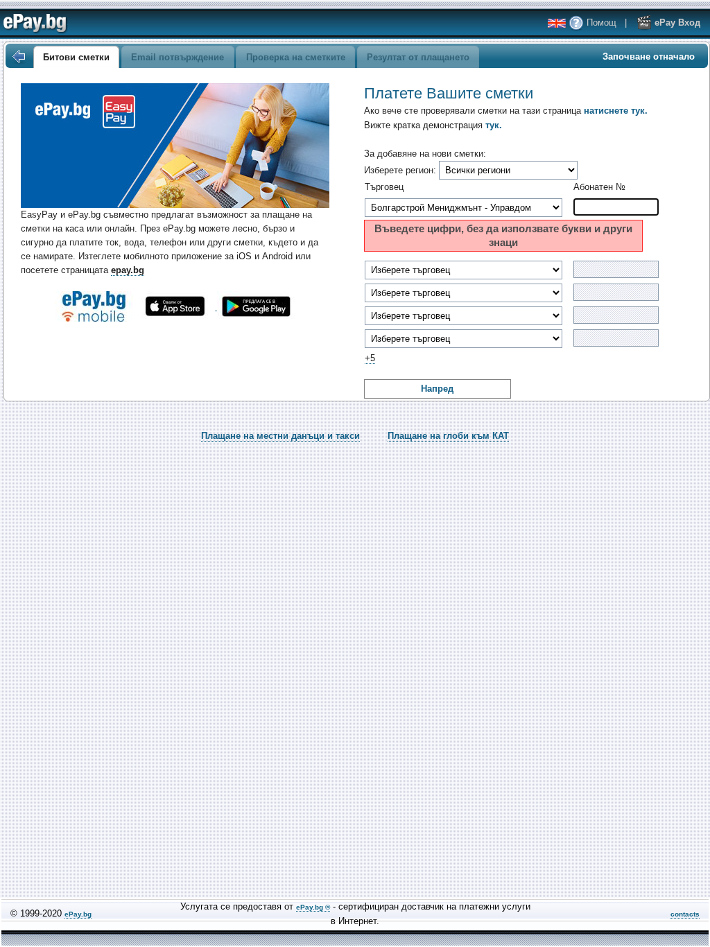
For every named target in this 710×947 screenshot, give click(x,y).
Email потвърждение (177, 57)
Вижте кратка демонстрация (433, 125)
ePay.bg (78, 914)
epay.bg (127, 270)
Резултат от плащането (418, 57)
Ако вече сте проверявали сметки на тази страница (506, 110)
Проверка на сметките (295, 57)
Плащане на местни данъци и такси (280, 436)
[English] (557, 23)
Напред (437, 388)
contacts (685, 914)
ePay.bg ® (313, 907)
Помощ (600, 22)
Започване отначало (649, 56)
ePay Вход (676, 22)
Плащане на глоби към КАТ (448, 436)
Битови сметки (76, 57)
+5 (370, 358)
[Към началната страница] (18, 56)
